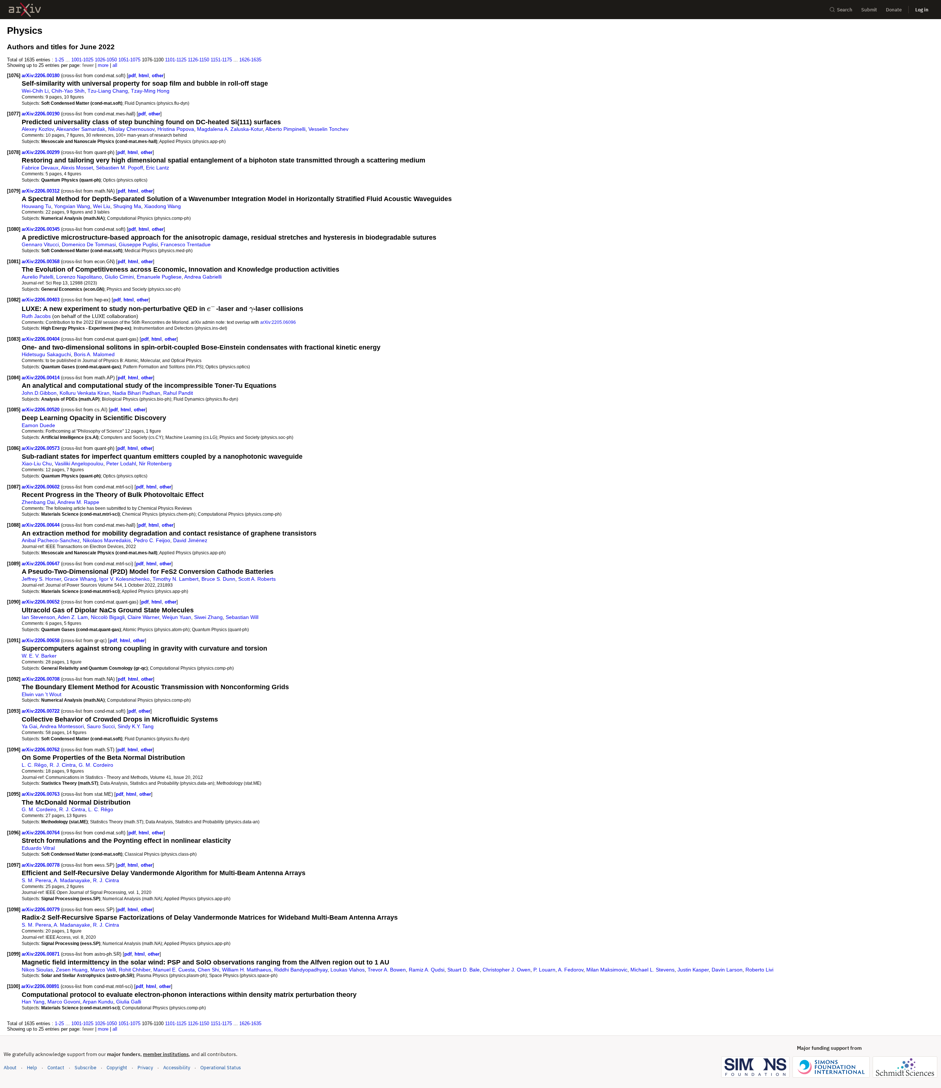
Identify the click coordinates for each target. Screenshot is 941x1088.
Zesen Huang (71, 970)
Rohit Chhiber (134, 970)
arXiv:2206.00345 (41, 229)
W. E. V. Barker (39, 656)
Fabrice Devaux (40, 168)
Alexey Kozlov (38, 129)
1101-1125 (175, 59)
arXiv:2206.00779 (41, 909)
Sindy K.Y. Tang (136, 726)
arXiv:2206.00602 (41, 487)
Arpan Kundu (98, 1002)
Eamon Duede (38, 425)
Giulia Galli (128, 1002)
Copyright (117, 1067)
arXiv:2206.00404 (41, 339)
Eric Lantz (157, 168)
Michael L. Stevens (652, 970)
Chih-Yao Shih (68, 91)
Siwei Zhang (208, 617)
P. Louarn (544, 970)
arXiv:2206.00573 (41, 448)
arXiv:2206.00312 (41, 191)
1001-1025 (82, 59)
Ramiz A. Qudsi (426, 970)
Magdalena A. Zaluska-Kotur (230, 129)
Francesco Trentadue (186, 244)
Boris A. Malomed (94, 354)
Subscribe (85, 1067)
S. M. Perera (36, 880)
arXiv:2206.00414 (41, 377)
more (103, 65)
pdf (132, 75)
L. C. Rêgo (34, 765)
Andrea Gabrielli (203, 277)
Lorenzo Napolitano (79, 277)
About (10, 1067)
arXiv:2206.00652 (41, 602)
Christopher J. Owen (506, 970)
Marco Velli (103, 970)
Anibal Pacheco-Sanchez (51, 540)
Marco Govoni (63, 1002)
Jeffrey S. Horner (41, 579)
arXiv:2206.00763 (41, 794)
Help (32, 1067)
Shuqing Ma (127, 206)
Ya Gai (29, 726)
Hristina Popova (175, 129)
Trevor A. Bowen (387, 970)
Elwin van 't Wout (41, 694)
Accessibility (176, 1067)
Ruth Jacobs (36, 316)
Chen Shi (208, 970)
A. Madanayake (72, 880)
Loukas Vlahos (347, 970)
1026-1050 (106, 59)
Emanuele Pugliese (159, 277)
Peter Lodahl (121, 463)
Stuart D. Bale (463, 970)
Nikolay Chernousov (131, 129)
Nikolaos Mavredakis (107, 540)
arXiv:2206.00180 (41, 75)
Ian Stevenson (38, 617)
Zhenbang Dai (38, 502)
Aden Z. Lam (73, 617)
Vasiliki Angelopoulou (79, 463)
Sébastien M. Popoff (119, 168)
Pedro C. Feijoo (152, 540)
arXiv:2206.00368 (41, 261)
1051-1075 (129, 59)
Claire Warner (143, 617)
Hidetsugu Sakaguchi (46, 354)
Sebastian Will (242, 617)
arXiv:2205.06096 (278, 322)
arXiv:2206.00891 (41, 986)
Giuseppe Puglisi (138, 244)
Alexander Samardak (80, 129)
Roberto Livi (759, 970)
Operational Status (220, 1067)
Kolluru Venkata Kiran (85, 393)
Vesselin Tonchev (328, 129)
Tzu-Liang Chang (107, 91)
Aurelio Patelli (37, 277)
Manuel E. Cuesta (174, 970)
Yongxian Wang (72, 206)
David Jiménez (190, 540)
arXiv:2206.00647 (41, 563)
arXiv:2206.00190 (41, 114)
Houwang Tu (36, 206)
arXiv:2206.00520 (41, 409)
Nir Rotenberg (155, 463)
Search (844, 10)
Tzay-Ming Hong (150, 91)
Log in (922, 10)
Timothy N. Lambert (175, 579)
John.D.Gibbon (39, 393)
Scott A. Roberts (257, 579)
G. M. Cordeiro (96, 765)
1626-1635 (250, 59)
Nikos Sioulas (37, 970)
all (114, 65)
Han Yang (33, 1002)
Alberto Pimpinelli (285, 129)
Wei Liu (101, 206)
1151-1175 (221, 59)
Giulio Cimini (119, 277)
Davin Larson (727, 970)
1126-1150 (198, 59)
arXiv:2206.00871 (41, 954)
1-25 (59, 59)
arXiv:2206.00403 (41, 300)
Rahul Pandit (178, 393)
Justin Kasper (693, 970)
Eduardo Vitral (38, 848)
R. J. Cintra (63, 765)
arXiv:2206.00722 (41, 711)
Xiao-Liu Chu (37, 463)
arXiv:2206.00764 (41, 832)
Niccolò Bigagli (108, 617)
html (144, 75)
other (158, 75)
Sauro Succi (101, 726)
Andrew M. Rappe (78, 502)
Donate (894, 10)
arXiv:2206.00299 (41, 152)
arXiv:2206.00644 (41, 525)
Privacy (145, 1067)
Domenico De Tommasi (89, 244)
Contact (55, 1067)
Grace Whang (80, 579)
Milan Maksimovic (606, 970)
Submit (869, 10)
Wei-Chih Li (35, 91)
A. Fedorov (570, 970)
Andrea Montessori (62, 726)
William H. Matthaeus (246, 970)
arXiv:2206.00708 (41, 679)
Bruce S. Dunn (218, 579)
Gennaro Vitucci (40, 244)
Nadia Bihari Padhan (136, 393)
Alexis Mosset (77, 168)
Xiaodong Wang (162, 206)
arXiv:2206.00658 (41, 640)
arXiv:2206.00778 (41, 865)
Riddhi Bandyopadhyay (301, 970)
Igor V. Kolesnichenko (124, 579)
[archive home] (25, 10)
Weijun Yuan (176, 617)
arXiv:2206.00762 (41, 749)
